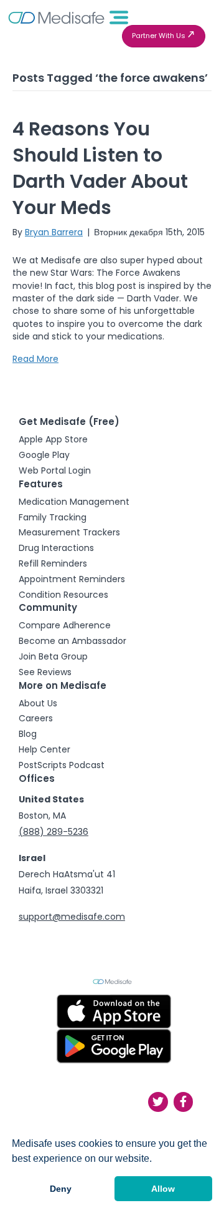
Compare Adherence (65, 625)
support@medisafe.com (72, 916)
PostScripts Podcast (62, 765)
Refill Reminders (53, 563)
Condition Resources (63, 594)
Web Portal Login (55, 470)
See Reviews (45, 672)
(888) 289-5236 (53, 832)
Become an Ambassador (72, 641)
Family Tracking (52, 517)
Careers (36, 718)
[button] (163, 36)
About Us (38, 703)
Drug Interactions (56, 548)
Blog (28, 734)
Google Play (44, 455)
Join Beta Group (53, 656)
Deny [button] (61, 1189)
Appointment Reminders (72, 579)
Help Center (44, 749)
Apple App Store (53, 439)
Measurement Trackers (69, 532)
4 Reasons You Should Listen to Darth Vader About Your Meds (100, 168)
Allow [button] (163, 1189)
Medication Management (74, 501)
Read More (35, 359)
